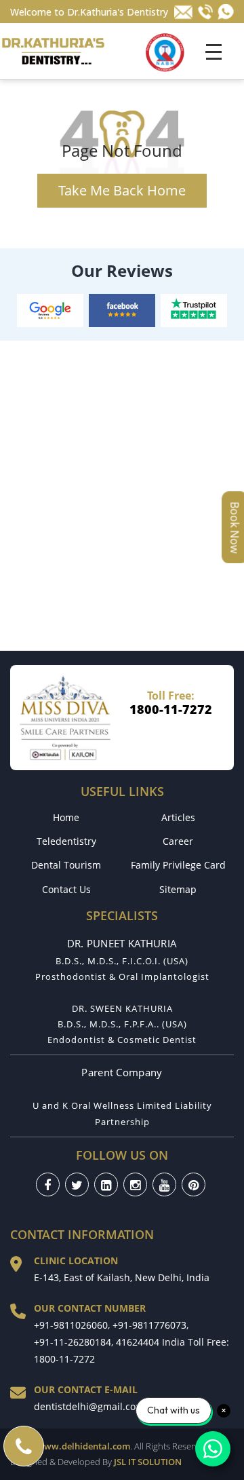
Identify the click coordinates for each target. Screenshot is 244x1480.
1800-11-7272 (170, 709)
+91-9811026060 (71, 1324)
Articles (178, 817)
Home (66, 817)
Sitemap (178, 889)
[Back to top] (225, 1424)
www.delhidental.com (83, 1446)
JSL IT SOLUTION (148, 1462)
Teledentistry (66, 841)
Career (178, 841)
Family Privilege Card (178, 864)
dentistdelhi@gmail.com (89, 1406)
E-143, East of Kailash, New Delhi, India (121, 1277)
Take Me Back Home (122, 190)
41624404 (137, 1341)
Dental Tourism (66, 864)
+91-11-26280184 (72, 1341)
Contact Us (66, 889)
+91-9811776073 (149, 1324)
